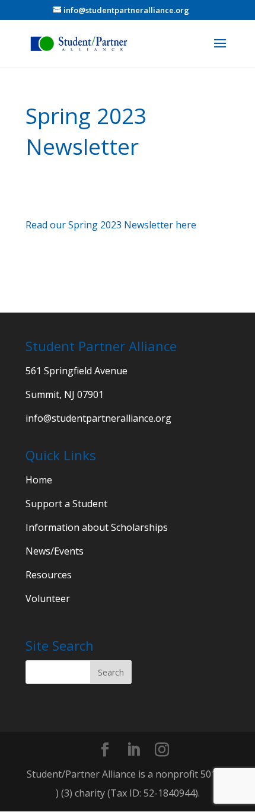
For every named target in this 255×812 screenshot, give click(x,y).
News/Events (55, 551)
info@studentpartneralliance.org (98, 418)
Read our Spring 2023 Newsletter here (111, 224)
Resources (49, 574)
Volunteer (48, 598)
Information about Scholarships (97, 527)
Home (39, 479)
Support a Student (66, 503)
